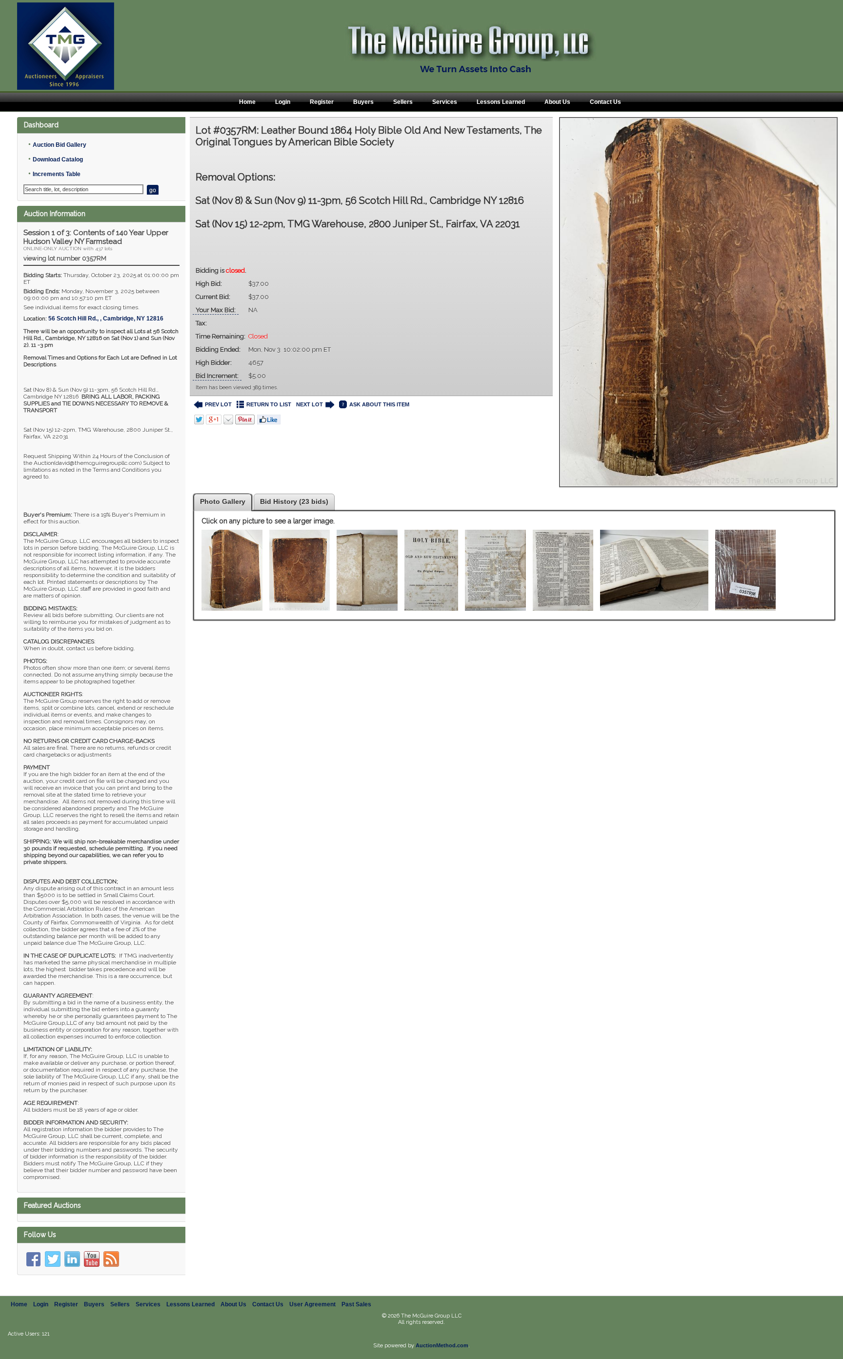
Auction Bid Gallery (59, 144)
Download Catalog (58, 159)
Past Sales (356, 1304)
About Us (557, 102)
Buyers (363, 102)
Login (282, 102)
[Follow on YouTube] (92, 1259)
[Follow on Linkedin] (72, 1259)
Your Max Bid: (216, 310)
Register (322, 102)
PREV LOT (218, 404)
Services (444, 102)
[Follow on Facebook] (33, 1259)
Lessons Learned (501, 102)
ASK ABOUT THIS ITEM (379, 404)
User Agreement (312, 1304)
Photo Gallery (222, 501)
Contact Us (605, 102)
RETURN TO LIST (268, 404)
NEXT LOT (309, 404)
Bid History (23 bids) (294, 501)
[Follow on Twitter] (52, 1259)
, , (105, 318)
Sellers (403, 102)
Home (247, 102)
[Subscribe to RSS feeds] (111, 1259)
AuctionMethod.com (442, 1345)
